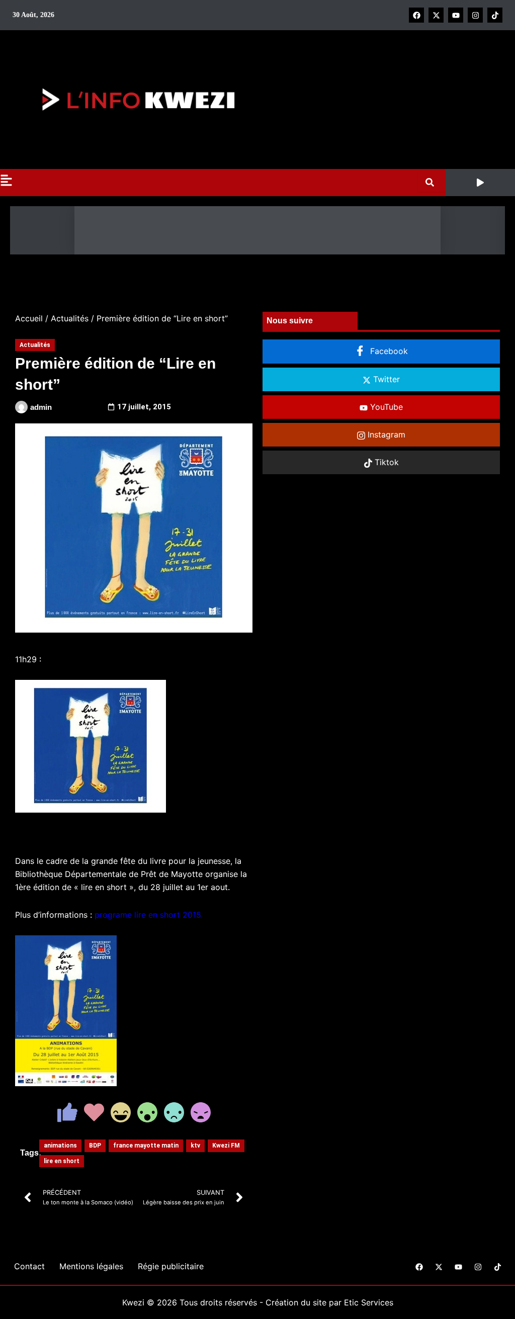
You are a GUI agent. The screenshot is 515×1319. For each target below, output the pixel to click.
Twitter (385, 379)
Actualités (70, 318)
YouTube (385, 407)
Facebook (388, 351)
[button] (480, 182)
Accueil (29, 318)
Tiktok (385, 462)
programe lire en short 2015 (148, 915)
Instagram (385, 434)
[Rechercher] (432, 182)
